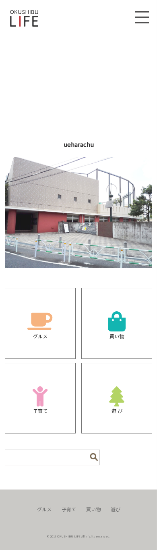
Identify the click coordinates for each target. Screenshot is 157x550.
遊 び (117, 410)
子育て (40, 410)
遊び (115, 509)
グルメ (40, 336)
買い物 (116, 336)
